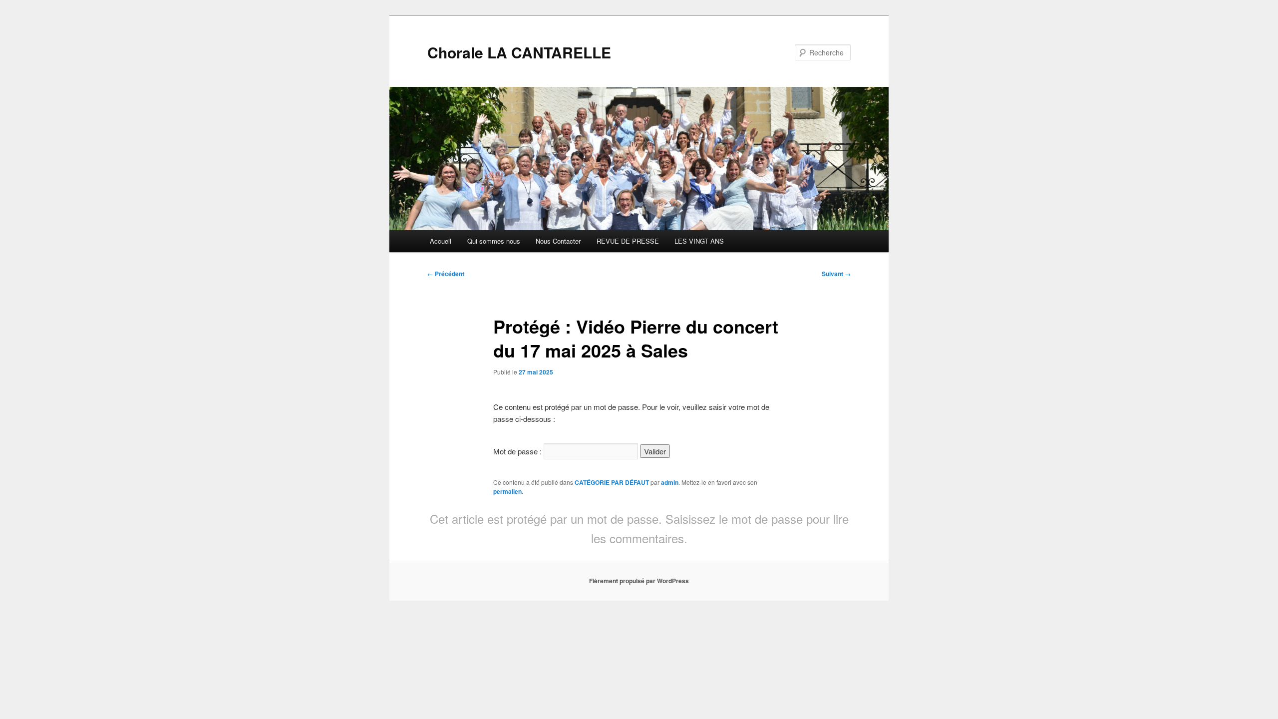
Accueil (440, 241)
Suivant (836, 273)
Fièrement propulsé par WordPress (639, 580)
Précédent (445, 273)
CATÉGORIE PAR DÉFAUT (612, 482)
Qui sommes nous (493, 241)
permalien (507, 491)
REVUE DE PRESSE (628, 241)
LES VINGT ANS (699, 241)
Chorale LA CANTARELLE (519, 52)
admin (669, 482)
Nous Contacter (558, 241)
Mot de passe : (518, 451)
